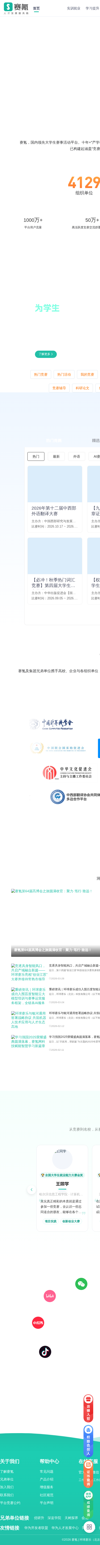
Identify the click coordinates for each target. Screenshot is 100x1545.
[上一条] (31, 1189)
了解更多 (44, 354)
